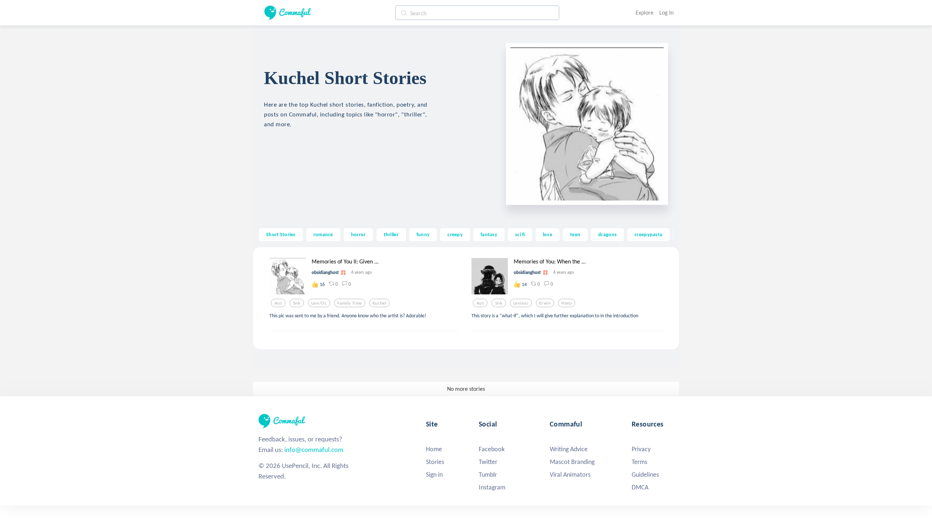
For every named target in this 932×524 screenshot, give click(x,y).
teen (575, 234)
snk (296, 303)
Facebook (492, 449)
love (547, 234)
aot (278, 303)
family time (349, 303)
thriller (391, 234)
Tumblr (488, 475)
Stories (435, 462)
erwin (545, 303)
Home (434, 449)
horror (358, 234)
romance (323, 234)
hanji (566, 303)
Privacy (641, 449)
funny (423, 234)
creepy (455, 234)
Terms (639, 462)
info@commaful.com (313, 449)
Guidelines (645, 475)
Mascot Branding (572, 462)
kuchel (379, 303)
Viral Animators (570, 475)
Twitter (488, 462)
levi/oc (319, 303)
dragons (607, 234)
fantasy (489, 234)
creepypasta (648, 234)
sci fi (520, 234)
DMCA (640, 487)
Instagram (492, 487)
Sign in (434, 475)
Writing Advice (569, 449)
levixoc (521, 303)
